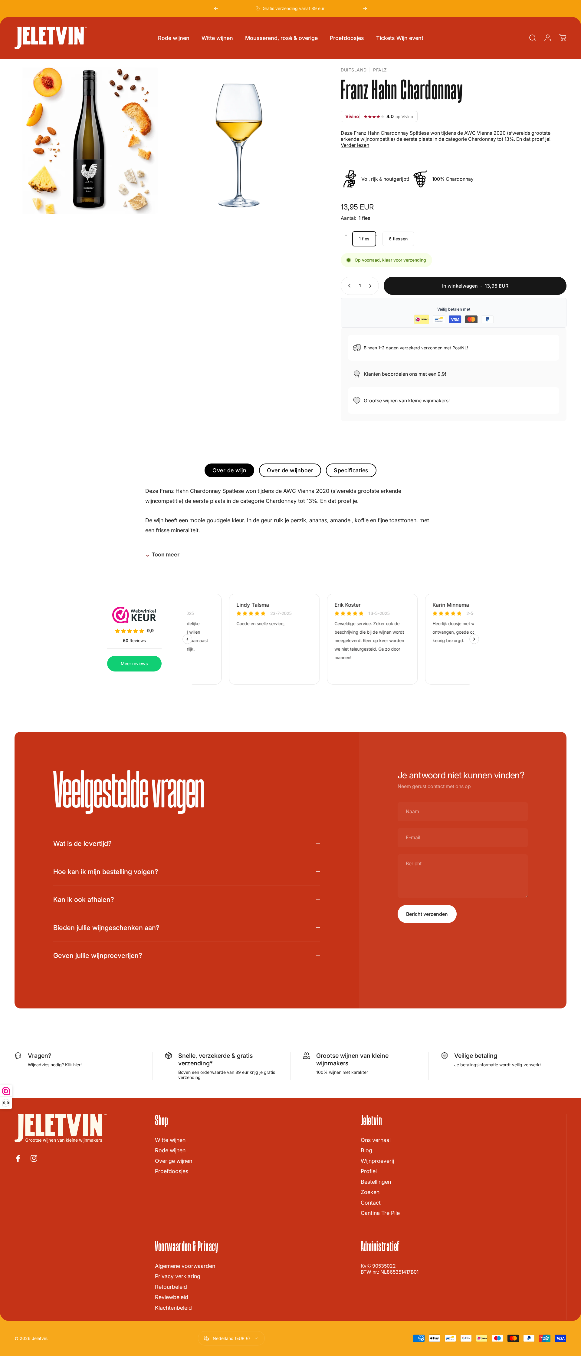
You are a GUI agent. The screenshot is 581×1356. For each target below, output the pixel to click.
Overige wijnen (173, 1161)
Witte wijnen (170, 1140)
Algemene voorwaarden (185, 1266)
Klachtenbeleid (173, 1308)
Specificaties (351, 470)
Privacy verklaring (177, 1276)
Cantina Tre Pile (380, 1213)
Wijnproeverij (377, 1161)
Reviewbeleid (171, 1297)
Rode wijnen (170, 1150)
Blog (366, 1150)
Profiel (369, 1171)
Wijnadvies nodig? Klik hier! (55, 1064)
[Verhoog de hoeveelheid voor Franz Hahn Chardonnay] (372, 286)
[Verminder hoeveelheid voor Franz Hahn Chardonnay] (348, 286)
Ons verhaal (376, 1140)
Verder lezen (355, 145)
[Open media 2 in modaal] (240, 140)
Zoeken (370, 1192)
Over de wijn (229, 470)
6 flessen (398, 238)
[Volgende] (365, 8)
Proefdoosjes (171, 1171)
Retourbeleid (171, 1287)
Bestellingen (376, 1182)
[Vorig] (216, 8)
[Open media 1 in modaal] (88, 140)
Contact (371, 1202)
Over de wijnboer (290, 470)
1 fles (364, 238)
